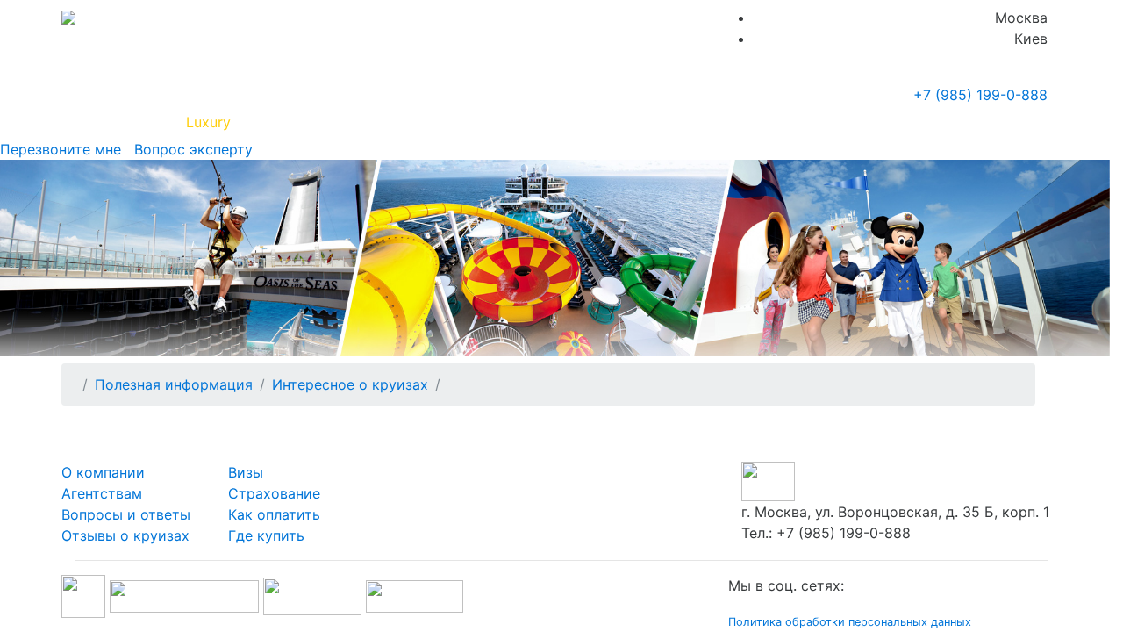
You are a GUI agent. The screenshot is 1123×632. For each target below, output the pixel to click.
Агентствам (101, 493)
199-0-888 (980, 95)
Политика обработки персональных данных (849, 621)
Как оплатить (274, 514)
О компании (103, 472)
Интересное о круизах (350, 384)
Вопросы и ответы (125, 514)
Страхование (274, 493)
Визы (245, 472)
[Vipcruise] (68, 17)
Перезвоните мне (60, 149)
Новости (891, 122)
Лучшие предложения (669, 122)
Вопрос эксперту (189, 149)
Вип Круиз (125, 122)
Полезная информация (324, 122)
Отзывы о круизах (125, 535)
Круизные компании (498, 122)
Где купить (797, 122)
